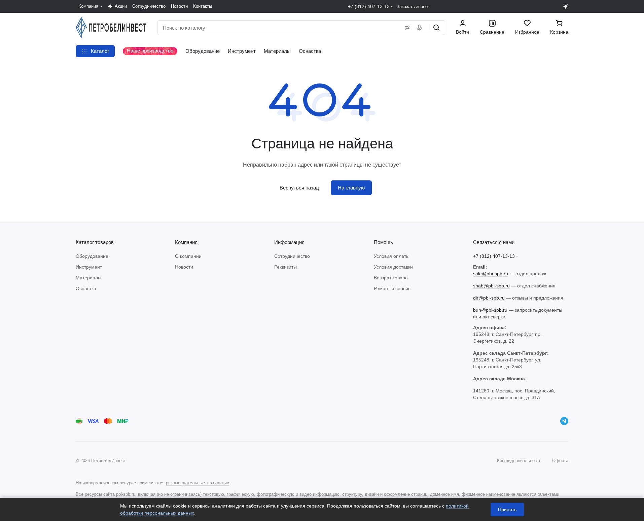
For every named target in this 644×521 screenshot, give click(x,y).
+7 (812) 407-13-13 (369, 6)
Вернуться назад (299, 187)
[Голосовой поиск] (420, 28)
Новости (184, 267)
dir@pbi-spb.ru (489, 298)
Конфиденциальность (519, 460)
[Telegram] (564, 421)
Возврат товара (391, 277)
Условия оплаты (391, 256)
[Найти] (436, 28)
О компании (188, 256)
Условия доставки (393, 267)
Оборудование (92, 256)
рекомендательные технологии (197, 482)
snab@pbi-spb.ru (491, 285)
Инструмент (89, 267)
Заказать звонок (413, 6)
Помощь (383, 242)
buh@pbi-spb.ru (490, 310)
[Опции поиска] (405, 28)
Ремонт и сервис (392, 288)
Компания (186, 242)
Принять (507, 509)
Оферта (560, 460)
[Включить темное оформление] (565, 6)
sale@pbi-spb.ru (490, 273)
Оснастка (86, 288)
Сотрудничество (292, 256)
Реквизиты (285, 267)
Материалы (88, 277)
